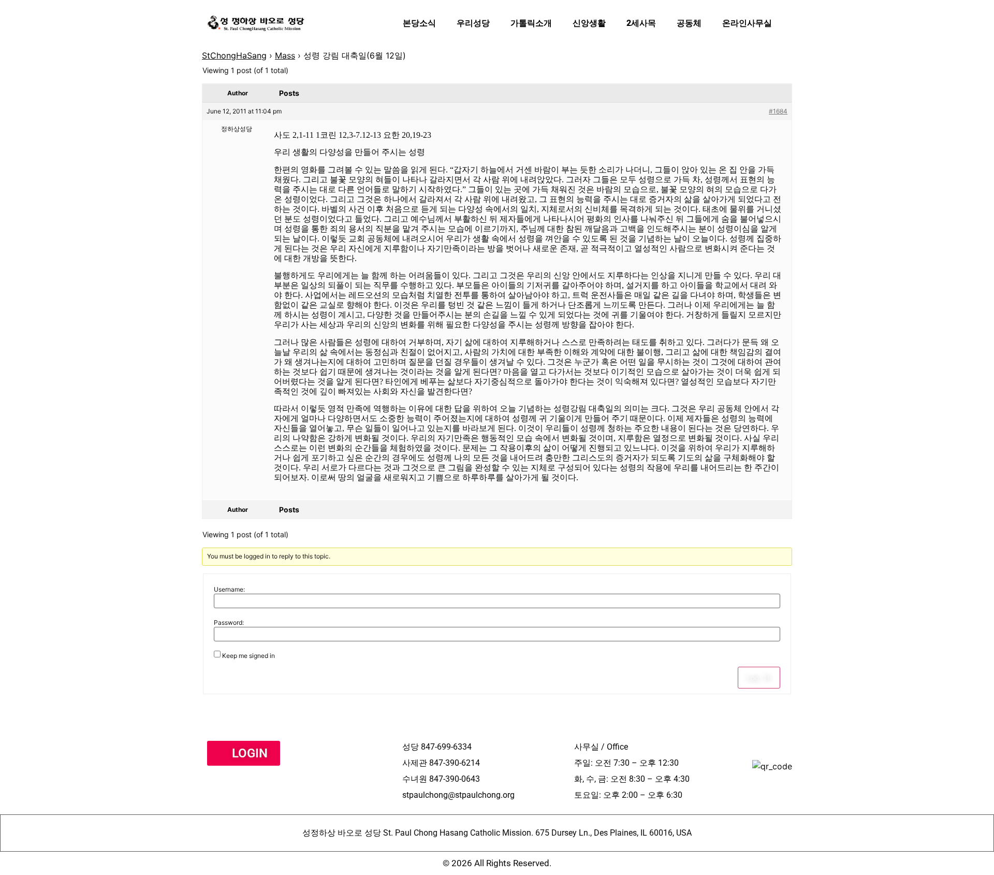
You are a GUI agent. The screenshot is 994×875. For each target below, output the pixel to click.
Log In (759, 677)
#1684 (778, 111)
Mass (285, 55)
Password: (229, 623)
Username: (229, 589)
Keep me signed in (248, 656)
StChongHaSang (234, 55)
